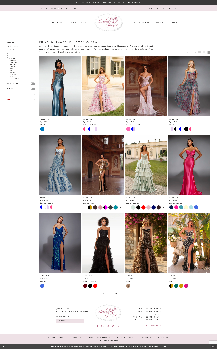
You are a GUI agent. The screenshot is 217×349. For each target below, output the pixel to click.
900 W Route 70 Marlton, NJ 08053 (72, 311)
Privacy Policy (145, 337)
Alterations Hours (153, 325)
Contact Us (76, 337)
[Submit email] (79, 321)
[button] (164, 8)
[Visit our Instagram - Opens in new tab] (102, 326)
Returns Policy (164, 337)
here (164, 346)
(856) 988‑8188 (62, 308)
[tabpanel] (90, 207)
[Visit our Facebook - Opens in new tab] (97, 326)
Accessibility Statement (108, 340)
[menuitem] (175, 8)
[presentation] (32, 84)
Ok (213, 346)
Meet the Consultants (56, 337)
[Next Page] (119, 293)
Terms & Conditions (125, 337)
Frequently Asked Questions (99, 337)
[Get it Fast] (17, 84)
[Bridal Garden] (108, 22)
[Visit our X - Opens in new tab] (118, 326)
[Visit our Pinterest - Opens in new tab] (113, 326)
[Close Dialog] (3, 346)
